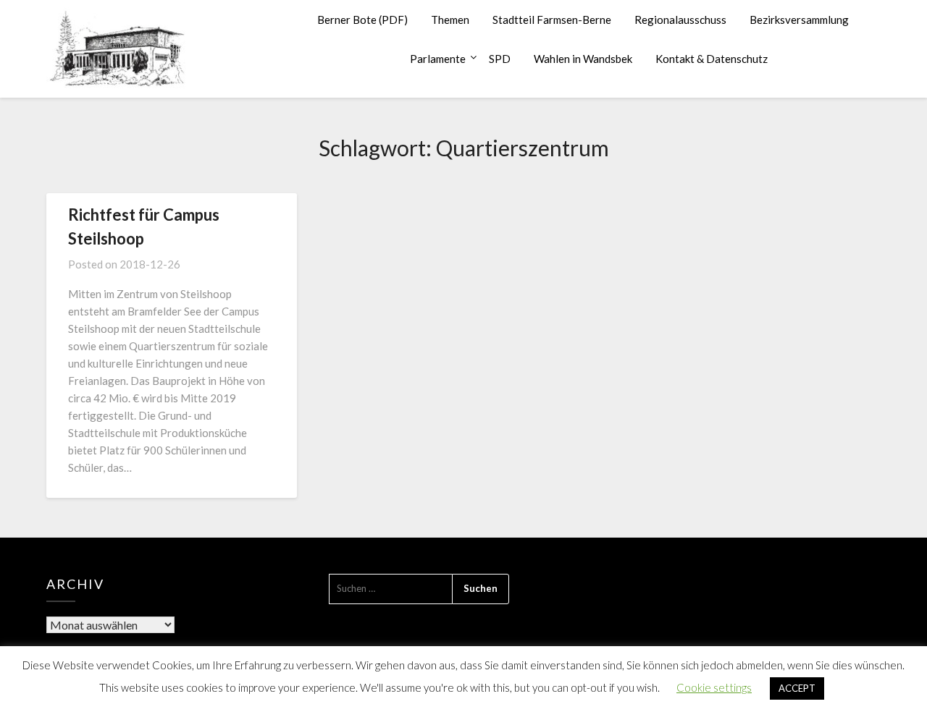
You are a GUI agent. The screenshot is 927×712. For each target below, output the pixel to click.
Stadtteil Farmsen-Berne (551, 19)
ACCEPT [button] (797, 688)
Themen (450, 19)
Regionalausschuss (680, 19)
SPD (500, 58)
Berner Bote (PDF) (362, 19)
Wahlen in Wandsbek (583, 58)
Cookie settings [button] (714, 687)
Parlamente (438, 58)
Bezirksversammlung (799, 19)
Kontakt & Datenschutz (711, 58)
